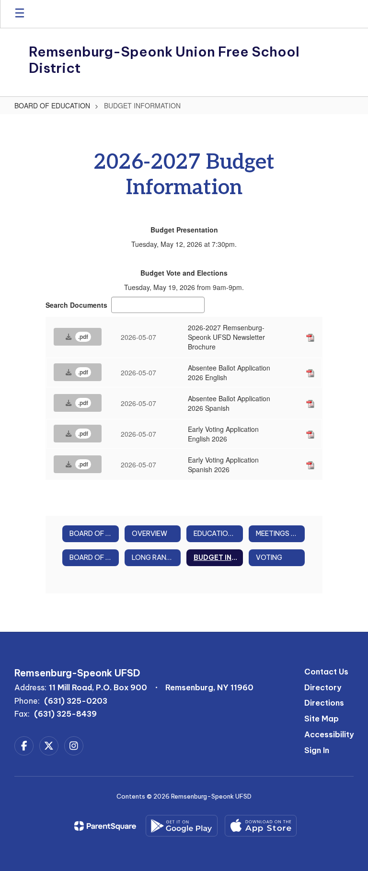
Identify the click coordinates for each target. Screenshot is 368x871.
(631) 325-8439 (65, 714)
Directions (324, 703)
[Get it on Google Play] (182, 825)
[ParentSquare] (105, 826)
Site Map (321, 718)
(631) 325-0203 (75, 701)
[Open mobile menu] (19, 14)
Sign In (316, 750)
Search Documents (76, 305)
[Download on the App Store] (261, 825)
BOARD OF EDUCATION (52, 105)
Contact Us (326, 671)
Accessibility (329, 734)
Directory (322, 687)
